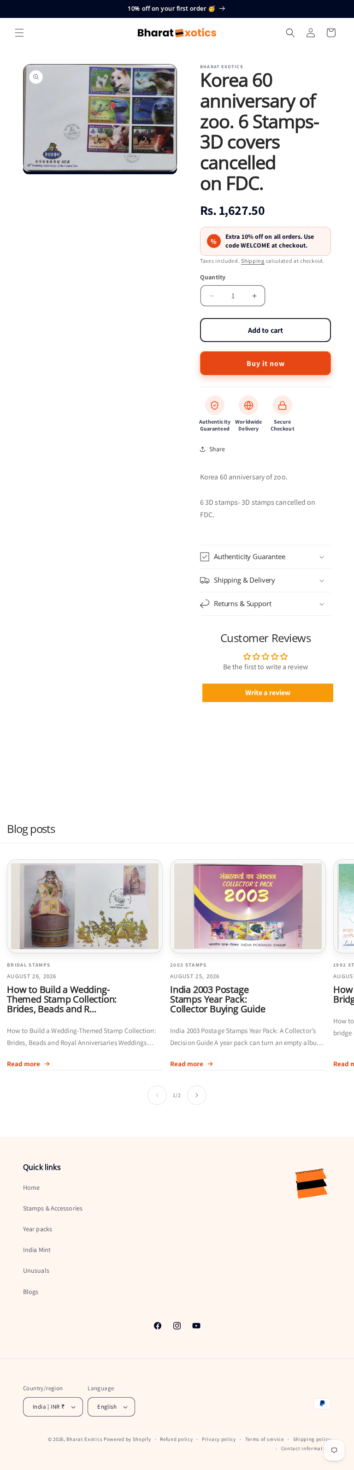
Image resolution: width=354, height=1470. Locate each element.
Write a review (267, 692)
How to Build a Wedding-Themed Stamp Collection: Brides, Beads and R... (62, 999)
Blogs (31, 1291)
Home (31, 1187)
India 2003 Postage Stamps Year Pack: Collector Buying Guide (218, 999)
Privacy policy (219, 1439)
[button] (19, 33)
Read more (23, 1063)
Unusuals (36, 1270)
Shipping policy (312, 1439)
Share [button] (217, 449)
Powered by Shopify (127, 1439)
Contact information (306, 1448)
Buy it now (266, 363)
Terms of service (264, 1439)
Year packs (37, 1229)
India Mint (37, 1250)
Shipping (253, 260)
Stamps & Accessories (53, 1208)
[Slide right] (196, 1095)
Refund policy (176, 1439)
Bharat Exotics (84, 1439)
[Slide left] (157, 1095)
